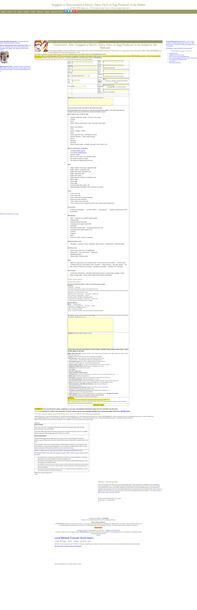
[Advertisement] (98, 28)
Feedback (26, 11)
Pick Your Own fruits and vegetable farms (179, 56)
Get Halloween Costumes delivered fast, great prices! (179, 48)
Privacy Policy (116, 530)
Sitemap (98, 535)
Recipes (47, 11)
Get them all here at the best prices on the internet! (68, 546)
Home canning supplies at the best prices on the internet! (183, 58)
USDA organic (80, 151)
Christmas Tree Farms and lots (176, 55)
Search (19, 11)
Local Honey (172, 61)
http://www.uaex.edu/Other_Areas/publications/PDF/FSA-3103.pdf (66, 450)
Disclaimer (108, 530)
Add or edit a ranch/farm (57, 11)
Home (3, 12)
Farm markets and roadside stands (177, 59)
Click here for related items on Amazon (9, 214)
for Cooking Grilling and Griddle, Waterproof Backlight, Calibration (14, 42)
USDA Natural (82, 153)
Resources (40, 11)
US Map (33, 11)
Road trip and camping (174, 62)
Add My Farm (97, 57)
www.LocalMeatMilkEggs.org (83, 532)
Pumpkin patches (173, 53)
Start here (9, 11)
